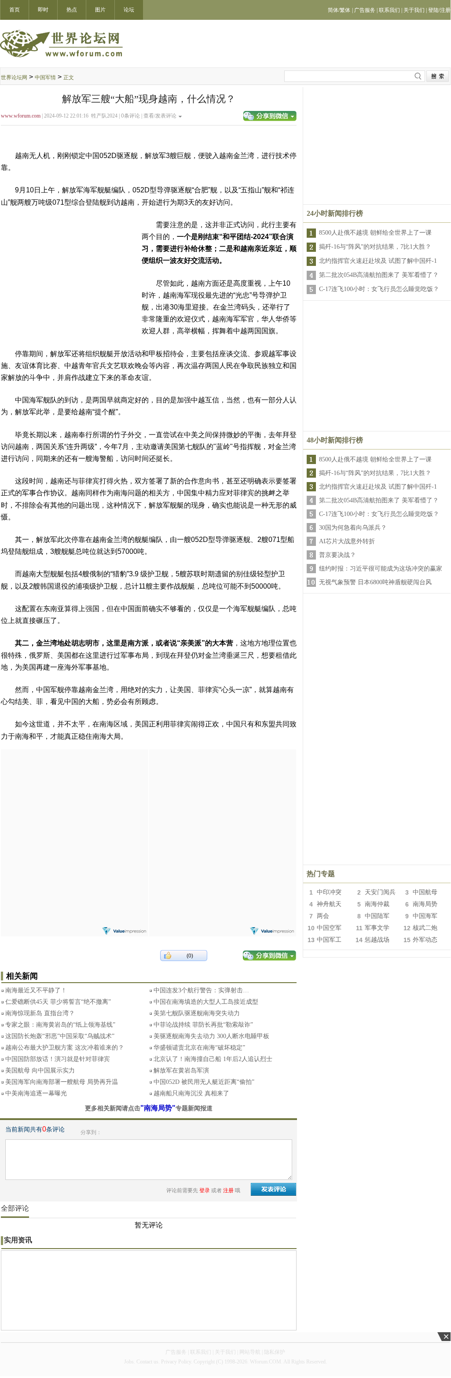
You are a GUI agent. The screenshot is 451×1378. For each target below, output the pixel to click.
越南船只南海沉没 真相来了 (191, 1093)
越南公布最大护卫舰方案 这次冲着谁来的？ (64, 1047)
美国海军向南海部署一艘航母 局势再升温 (61, 1082)
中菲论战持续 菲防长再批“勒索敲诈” (203, 1024)
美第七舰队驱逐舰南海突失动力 (197, 1013)
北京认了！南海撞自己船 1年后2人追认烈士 (213, 1059)
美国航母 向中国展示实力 (40, 1070)
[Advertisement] (74, 804)
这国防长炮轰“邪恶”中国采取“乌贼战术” (59, 1036)
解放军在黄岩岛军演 (181, 1070)
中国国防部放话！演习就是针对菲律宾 (57, 1059)
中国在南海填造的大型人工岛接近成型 (206, 1001)
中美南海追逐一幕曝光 (36, 1093)
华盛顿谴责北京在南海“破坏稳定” (199, 1047)
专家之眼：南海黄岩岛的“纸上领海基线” (60, 1024)
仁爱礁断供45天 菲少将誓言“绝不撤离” (58, 1001)
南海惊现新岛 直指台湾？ (40, 1013)
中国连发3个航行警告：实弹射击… (201, 990)
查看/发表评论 (159, 116)
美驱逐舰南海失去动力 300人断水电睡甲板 (211, 1036)
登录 (204, 1190)
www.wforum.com (20, 116)
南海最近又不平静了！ (36, 990)
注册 (228, 1190)
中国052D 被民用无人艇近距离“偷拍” (204, 1082)
